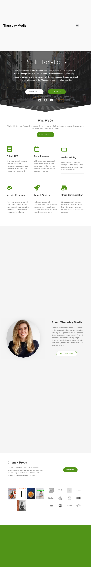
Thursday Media (15, 25)
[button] (77, 25)
